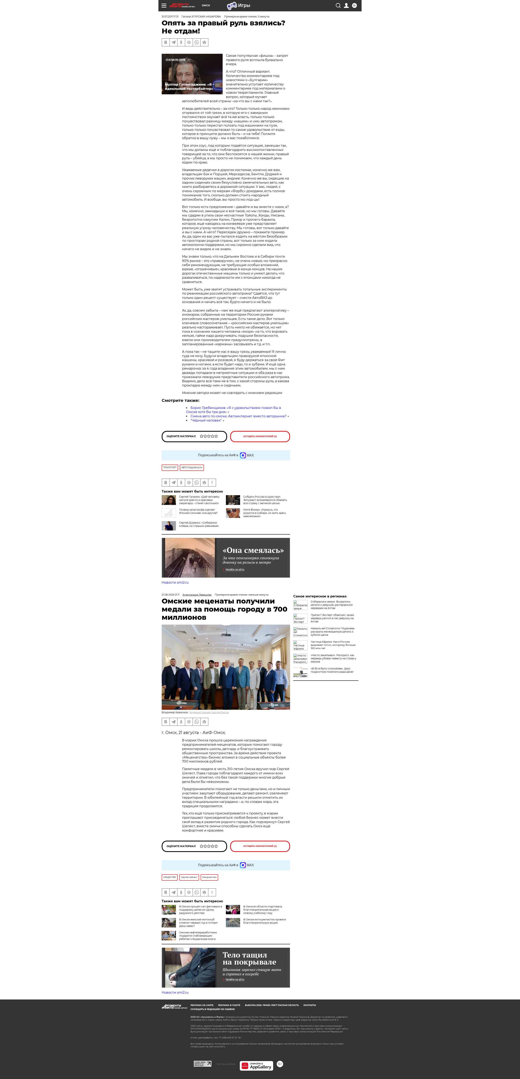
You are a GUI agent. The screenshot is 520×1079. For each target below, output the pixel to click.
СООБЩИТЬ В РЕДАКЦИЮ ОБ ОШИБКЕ (213, 1009)
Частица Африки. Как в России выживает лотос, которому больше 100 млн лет (333, 645)
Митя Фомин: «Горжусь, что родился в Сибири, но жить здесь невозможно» (264, 513)
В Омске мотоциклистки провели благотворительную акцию (264, 921)
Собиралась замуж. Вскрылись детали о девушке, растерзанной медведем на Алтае (332, 605)
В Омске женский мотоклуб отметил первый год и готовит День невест (198, 922)
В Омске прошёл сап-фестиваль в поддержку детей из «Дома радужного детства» (200, 909)
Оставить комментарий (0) (260, 436)
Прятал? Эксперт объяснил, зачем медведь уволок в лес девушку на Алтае (332, 618)
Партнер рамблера (225, 1064)
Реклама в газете (229, 1005)
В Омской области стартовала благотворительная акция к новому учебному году (262, 909)
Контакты (309, 1005)
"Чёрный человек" (206, 420)
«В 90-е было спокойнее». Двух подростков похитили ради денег (332, 670)
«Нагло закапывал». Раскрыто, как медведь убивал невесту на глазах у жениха (333, 658)
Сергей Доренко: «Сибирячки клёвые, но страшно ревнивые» (199, 524)
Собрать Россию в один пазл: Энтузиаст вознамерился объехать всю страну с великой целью (265, 500)
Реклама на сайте (202, 1005)
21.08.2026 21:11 (170, 594)
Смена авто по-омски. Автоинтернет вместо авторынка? (238, 416)
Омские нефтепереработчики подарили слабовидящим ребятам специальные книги (198, 935)
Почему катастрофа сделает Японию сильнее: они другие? (198, 511)
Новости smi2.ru (175, 582)
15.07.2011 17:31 (170, 16)
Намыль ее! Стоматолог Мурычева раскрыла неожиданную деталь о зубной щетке (332, 631)
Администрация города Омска (209, 712)
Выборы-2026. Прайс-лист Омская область (272, 1005)
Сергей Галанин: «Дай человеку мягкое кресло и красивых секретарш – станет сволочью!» (199, 500)
